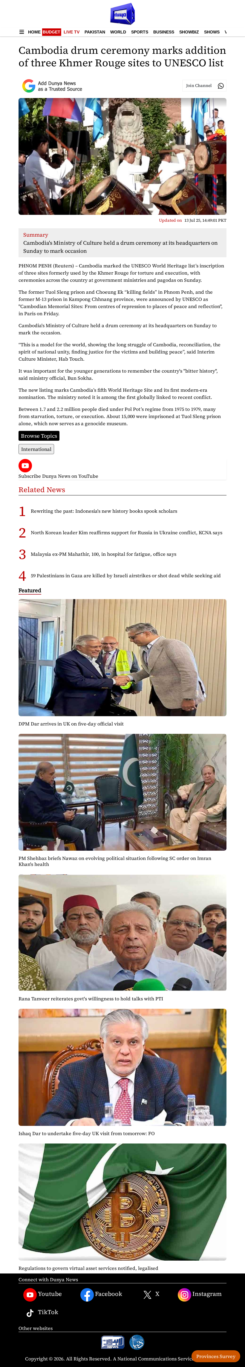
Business (163, 32)
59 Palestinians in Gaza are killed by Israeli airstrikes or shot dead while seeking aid (126, 575)
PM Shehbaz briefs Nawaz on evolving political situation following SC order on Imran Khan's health (115, 861)
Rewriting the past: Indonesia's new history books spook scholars (104, 511)
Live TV (71, 32)
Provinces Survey (215, 1356)
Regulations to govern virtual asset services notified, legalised (88, 1268)
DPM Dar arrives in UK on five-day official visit (71, 723)
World (118, 32)
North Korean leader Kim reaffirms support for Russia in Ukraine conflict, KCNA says (126, 532)
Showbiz (189, 32)
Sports (139, 32)
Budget (51, 32)
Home (34, 32)
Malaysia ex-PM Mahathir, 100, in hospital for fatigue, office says (103, 554)
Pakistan (95, 32)
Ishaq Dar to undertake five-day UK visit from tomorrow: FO (87, 1133)
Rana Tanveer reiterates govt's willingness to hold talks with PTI (91, 998)
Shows (212, 32)
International (36, 449)
